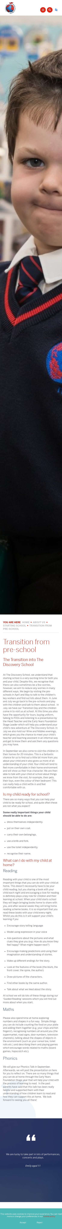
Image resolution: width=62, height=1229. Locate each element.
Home (25, 622)
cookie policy (49, 1216)
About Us (39, 622)
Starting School (14, 625)
